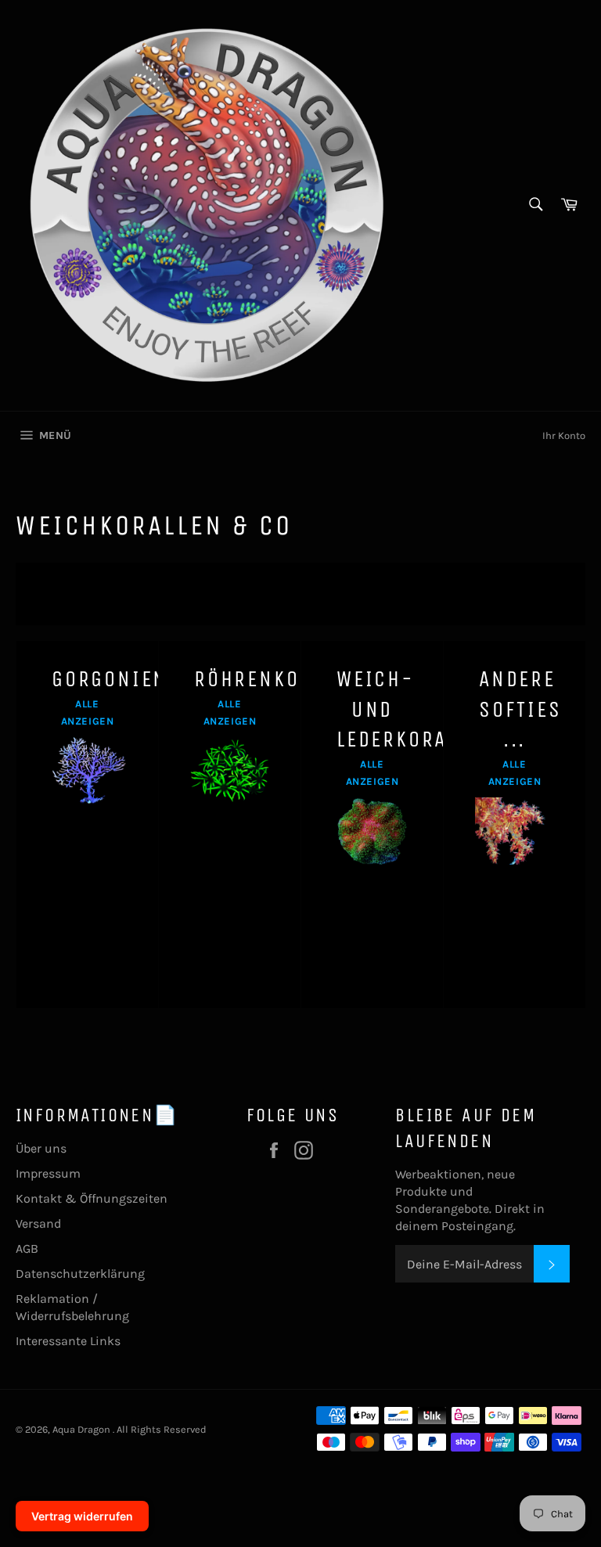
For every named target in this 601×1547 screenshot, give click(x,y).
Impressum (48, 1173)
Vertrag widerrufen (82, 1516)
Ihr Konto (563, 435)
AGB (27, 1248)
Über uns (41, 1148)
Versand (38, 1223)
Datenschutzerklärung (80, 1273)
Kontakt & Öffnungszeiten (91, 1198)
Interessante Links (68, 1340)
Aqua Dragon (82, 1429)
